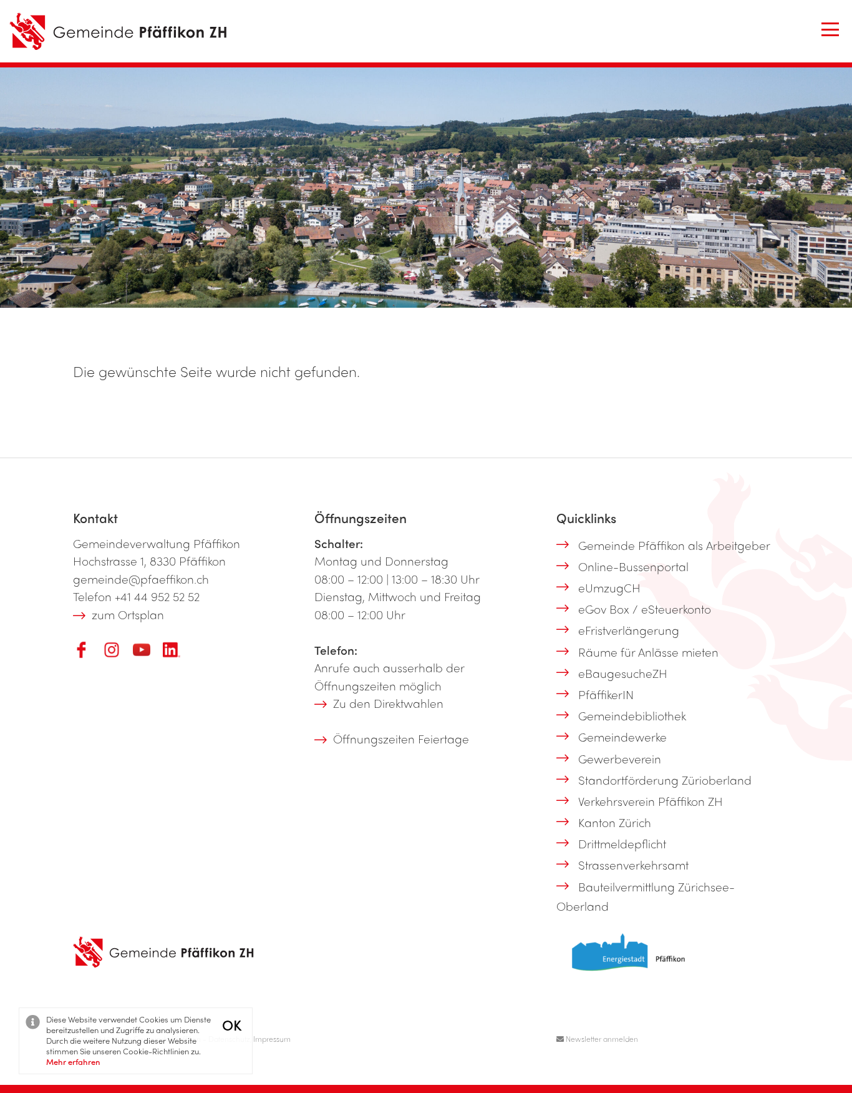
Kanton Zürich (614, 822)
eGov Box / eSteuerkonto (644, 608)
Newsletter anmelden (601, 1038)
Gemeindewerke (622, 736)
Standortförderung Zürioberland (665, 779)
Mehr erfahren (73, 1061)
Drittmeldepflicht (622, 843)
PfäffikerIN (606, 694)
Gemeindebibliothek (632, 715)
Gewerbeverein (619, 758)
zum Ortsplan (128, 614)
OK (231, 1024)
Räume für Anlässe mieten (648, 651)
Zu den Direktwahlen (388, 703)
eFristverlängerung (628, 630)
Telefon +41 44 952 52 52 (136, 596)
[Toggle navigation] (830, 29)
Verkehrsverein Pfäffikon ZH (650, 801)
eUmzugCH (609, 587)
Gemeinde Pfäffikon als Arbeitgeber (674, 545)
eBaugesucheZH (622, 673)
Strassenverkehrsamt (633, 864)
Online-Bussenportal (633, 566)
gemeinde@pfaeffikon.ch (141, 578)
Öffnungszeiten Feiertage (401, 738)
